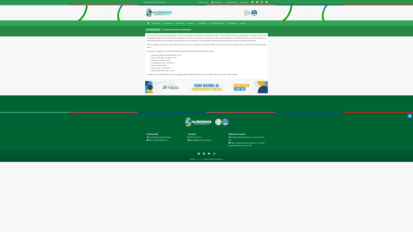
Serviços (190, 23)
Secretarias (179, 23)
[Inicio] (148, 23)
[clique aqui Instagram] (214, 153)
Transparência (201, 23)
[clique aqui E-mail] (199, 153)
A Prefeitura (156, 23)
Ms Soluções (199, 159)
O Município (168, 23)
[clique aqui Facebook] (204, 153)
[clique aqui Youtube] (209, 153)
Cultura (242, 23)
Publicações (232, 23)
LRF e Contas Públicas (217, 23)
